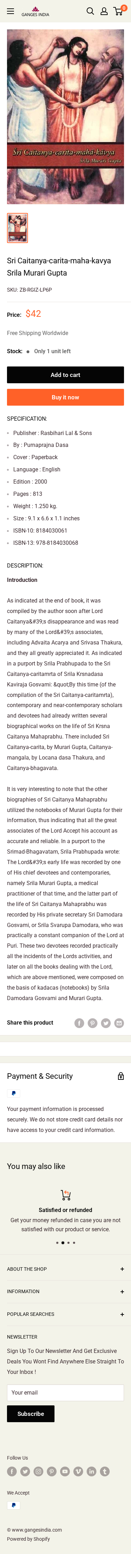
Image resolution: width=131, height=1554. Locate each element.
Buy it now (65, 397)
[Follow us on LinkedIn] (91, 1471)
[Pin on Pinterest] (92, 1023)
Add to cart (65, 374)
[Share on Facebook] (79, 1023)
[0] (118, 11)
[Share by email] (119, 1023)
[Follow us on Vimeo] (78, 1471)
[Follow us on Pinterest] (52, 1471)
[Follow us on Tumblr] (105, 1471)
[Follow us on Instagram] (38, 1471)
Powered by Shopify (28, 1539)
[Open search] (90, 11)
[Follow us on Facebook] (12, 1471)
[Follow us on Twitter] (25, 1471)
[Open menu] (10, 11)
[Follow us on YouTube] (65, 1471)
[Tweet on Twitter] (106, 1023)
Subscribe (30, 1413)
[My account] (104, 11)
